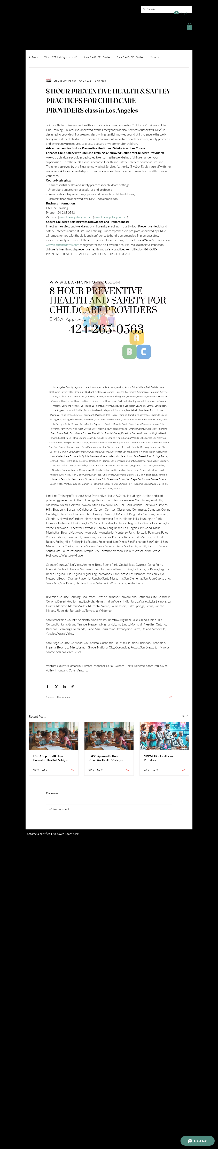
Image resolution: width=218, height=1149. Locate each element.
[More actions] (170, 80)
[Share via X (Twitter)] (56, 686)
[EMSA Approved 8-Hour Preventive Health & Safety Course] (53, 736)
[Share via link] (72, 686)
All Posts (33, 57)
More (153, 57)
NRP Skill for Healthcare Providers (159, 758)
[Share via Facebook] (47, 686)
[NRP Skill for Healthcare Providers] (164, 736)
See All (185, 716)
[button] (189, 26)
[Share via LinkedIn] (64, 686)
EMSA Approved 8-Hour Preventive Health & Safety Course (49, 758)
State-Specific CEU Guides (96, 57)
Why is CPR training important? (60, 57)
